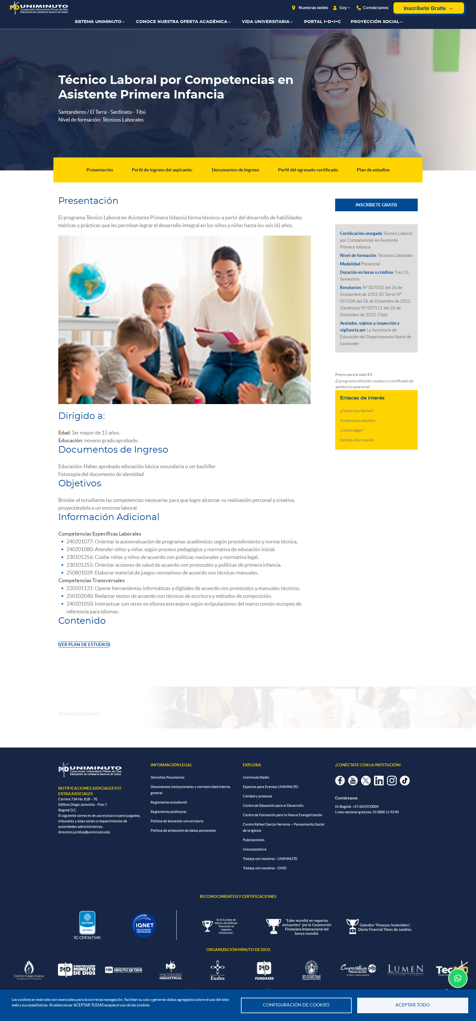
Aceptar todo (412, 1005)
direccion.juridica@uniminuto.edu (84, 832)
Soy (343, 8)
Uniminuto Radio (256, 777)
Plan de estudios (373, 169)
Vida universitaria (265, 22)
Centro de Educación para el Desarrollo (273, 805)
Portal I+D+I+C (322, 22)
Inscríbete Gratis (425, 8)
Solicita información (357, 440)
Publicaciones (254, 840)
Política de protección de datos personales (183, 830)
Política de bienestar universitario (177, 821)
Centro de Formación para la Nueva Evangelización (282, 815)
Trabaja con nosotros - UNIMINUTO (270, 859)
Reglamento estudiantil (169, 802)
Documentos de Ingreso (235, 169)
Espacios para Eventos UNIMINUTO (270, 787)
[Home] (39, 8)
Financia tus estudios (357, 420)
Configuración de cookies (296, 1005)
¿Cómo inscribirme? (357, 411)
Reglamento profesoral (169, 812)
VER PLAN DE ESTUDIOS (84, 644)
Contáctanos (375, 8)
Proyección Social (375, 22)
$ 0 (369, 374)
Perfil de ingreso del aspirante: (162, 169)
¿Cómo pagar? (352, 430)
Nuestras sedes (313, 8)
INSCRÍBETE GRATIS (376, 204)
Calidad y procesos (257, 796)
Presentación (99, 169)
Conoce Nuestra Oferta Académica (181, 22)
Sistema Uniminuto (98, 22)
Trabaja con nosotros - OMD (264, 868)
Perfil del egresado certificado (308, 169)
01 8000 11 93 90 (386, 812)
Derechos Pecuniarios (168, 777)
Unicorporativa (254, 849)
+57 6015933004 (366, 806)
